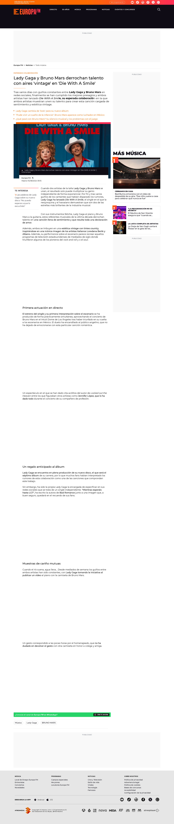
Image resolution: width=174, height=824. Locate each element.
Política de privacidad (133, 780)
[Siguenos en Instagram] (142, 2)
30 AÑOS (65, 9)
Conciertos (19, 785)
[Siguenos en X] (150, 801)
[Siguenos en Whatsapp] (158, 2)
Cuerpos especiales (59, 780)
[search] (158, 9)
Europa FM (18, 65)
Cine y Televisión (95, 780)
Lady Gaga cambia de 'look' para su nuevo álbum (42, 111)
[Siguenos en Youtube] (132, 2)
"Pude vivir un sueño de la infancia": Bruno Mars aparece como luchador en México (60, 115)
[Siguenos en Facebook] (148, 2)
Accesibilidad (130, 790)
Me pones (55, 782)
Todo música (41, 65)
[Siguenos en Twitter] (153, 2)
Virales (91, 785)
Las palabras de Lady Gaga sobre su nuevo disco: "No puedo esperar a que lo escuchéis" (26, 200)
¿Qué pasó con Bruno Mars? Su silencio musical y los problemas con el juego (57, 119)
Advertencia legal (131, 782)
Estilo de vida (93, 782)
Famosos (91, 790)
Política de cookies (132, 785)
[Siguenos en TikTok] (129, 801)
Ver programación (117, 2)
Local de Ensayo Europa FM (26, 780)
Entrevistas (19, 782)
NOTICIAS (106, 9)
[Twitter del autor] (33, 178)
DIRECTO (53, 9)
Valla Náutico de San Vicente (24, 1)
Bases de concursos (132, 788)
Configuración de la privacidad (137, 793)
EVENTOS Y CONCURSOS (125, 9)
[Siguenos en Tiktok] (137, 2)
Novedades (19, 788)
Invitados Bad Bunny (21, 3)
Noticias (29, 65)
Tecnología (92, 788)
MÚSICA (78, 9)
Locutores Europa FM (60, 785)
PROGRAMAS (91, 9)
